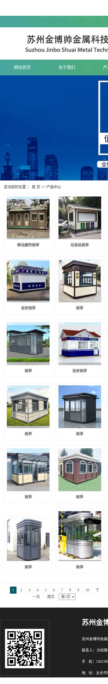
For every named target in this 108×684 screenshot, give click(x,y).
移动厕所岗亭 (28, 245)
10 (87, 590)
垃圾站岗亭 (80, 245)
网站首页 (22, 67)
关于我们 (66, 67)
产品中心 (53, 187)
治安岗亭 (28, 308)
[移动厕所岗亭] (28, 217)
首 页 (36, 187)
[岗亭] (79, 281)
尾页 (51, 597)
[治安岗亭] (28, 281)
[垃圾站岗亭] (79, 217)
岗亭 (79, 308)
